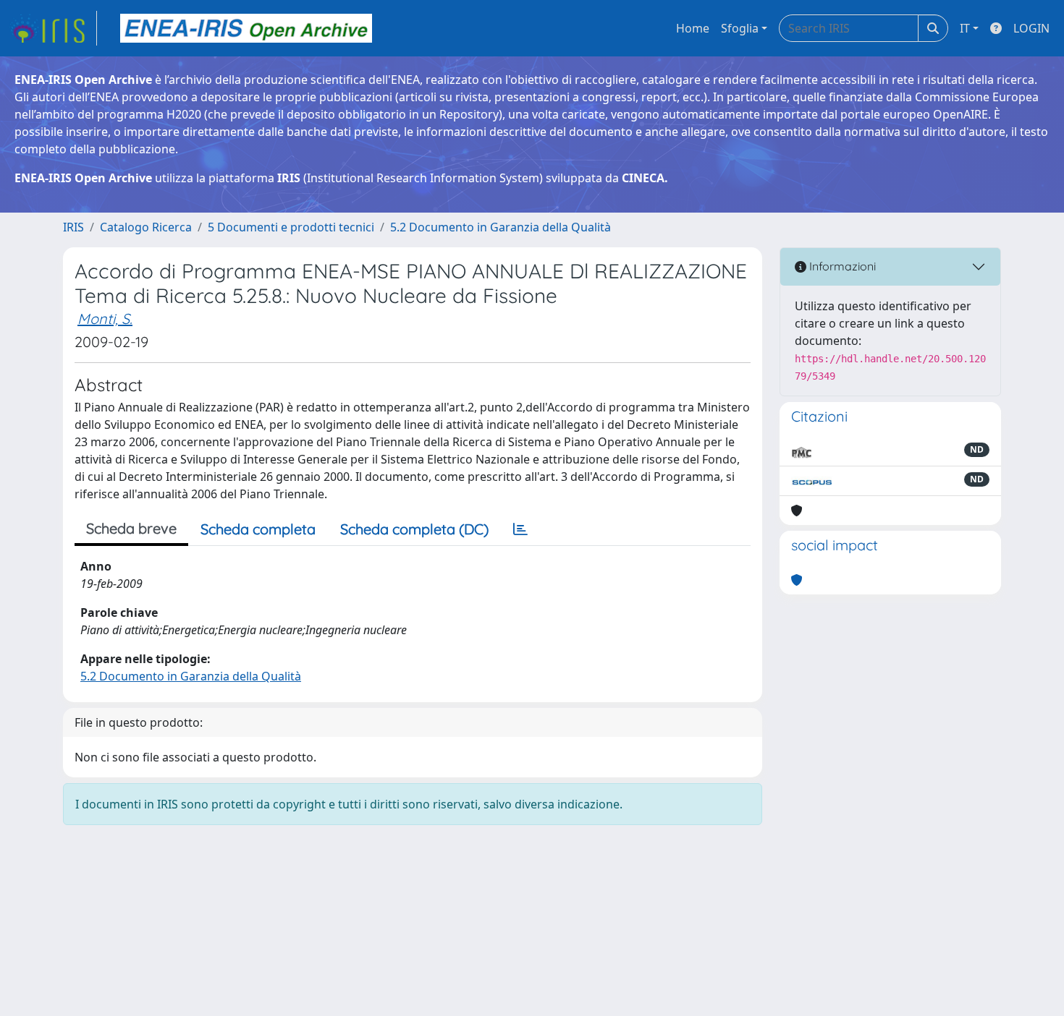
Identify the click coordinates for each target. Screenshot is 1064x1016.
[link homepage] (53, 28)
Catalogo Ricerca (146, 227)
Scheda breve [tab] (131, 528)
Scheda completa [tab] (258, 529)
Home (692, 28)
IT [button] (965, 28)
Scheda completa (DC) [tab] (414, 529)
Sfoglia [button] (740, 28)
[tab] (520, 529)
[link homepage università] (246, 28)
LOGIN (1031, 28)
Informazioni (841, 266)
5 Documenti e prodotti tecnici (291, 227)
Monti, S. (104, 319)
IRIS (73, 227)
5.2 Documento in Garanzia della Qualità (500, 227)
